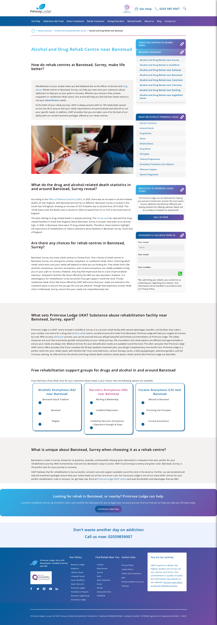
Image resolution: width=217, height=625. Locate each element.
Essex (99, 584)
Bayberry (75, 568)
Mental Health (134, 21)
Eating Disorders (115, 21)
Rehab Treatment (95, 21)
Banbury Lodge (78, 564)
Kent (99, 576)
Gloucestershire (104, 592)
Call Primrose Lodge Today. (108, 509)
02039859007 (120, 536)
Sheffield (101, 595)
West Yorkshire (103, 580)
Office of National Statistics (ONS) (65, 199)
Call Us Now (161, 217)
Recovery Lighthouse (80, 595)
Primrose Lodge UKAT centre (111, 479)
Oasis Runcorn (77, 584)
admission (58, 336)
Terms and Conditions (131, 573)
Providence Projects (80, 592)
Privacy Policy (128, 565)
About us (149, 21)
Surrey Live (102, 218)
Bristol (100, 588)
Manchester (102, 568)
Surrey (100, 572)
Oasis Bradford (78, 580)
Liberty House (77, 572)
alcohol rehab (79, 333)
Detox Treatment (75, 21)
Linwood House (78, 576)
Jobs (123, 577)
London (100, 564)
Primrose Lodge (78, 588)
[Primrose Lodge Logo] (40, 9)
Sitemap (125, 586)
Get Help (146, 9)
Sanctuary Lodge (78, 599)
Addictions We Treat (53, 21)
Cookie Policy (127, 569)
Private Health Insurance (133, 582)
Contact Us (170, 21)
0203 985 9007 (169, 9)
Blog (159, 21)
